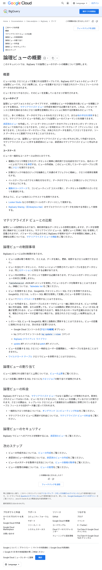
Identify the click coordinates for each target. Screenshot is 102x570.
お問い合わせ (8, 534)
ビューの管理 (46, 467)
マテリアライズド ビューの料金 (75, 415)
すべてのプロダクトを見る (13, 518)
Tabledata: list (36, 286)
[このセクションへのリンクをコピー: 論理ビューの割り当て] (37, 367)
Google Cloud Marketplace (8, 528)
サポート (31, 521)
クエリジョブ (48, 379)
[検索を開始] (62, 3)
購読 (40, 557)
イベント (81, 521)
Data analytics (32, 21)
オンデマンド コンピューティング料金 (60, 411)
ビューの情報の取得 (64, 462)
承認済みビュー (10, 124)
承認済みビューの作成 (57, 457)
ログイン (95, 3)
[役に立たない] (97, 21)
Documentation (17, 21)
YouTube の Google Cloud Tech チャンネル (88, 537)
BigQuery (14, 11)
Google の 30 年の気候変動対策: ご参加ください (24, 552)
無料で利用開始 (89, 11)
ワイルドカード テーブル (20, 356)
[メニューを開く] (4, 3)
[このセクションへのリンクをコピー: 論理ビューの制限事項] (37, 247)
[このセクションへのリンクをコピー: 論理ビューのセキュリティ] (44, 429)
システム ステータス (36, 529)
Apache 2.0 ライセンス (29, 496)
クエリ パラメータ (25, 299)
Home (5, 21)
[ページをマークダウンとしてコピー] (53, 58)
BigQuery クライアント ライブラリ (30, 339)
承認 (29, 164)
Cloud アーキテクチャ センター (63, 530)
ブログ (80, 517)
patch (42, 344)
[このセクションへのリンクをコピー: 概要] (12, 74)
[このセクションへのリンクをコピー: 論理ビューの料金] (31, 389)
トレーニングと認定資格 (63, 536)
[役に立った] (93, 21)
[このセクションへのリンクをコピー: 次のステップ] (25, 446)
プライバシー (25, 548)
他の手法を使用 (84, 115)
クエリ (16, 167)
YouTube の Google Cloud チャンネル (88, 530)
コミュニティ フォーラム (38, 517)
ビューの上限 (56, 373)
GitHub (55, 517)
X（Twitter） (82, 525)
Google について (10, 548)
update (17, 344)
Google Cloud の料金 (11, 523)
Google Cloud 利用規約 (59, 548)
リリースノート (34, 525)
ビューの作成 (44, 453)
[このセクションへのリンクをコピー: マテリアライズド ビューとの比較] (54, 220)
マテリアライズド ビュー (32, 107)
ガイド (53, 21)
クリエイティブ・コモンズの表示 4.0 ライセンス (59, 493)
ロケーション (25, 270)
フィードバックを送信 (86, 28)
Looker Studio (15, 202)
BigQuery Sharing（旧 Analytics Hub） (26, 207)
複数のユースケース (17, 188)
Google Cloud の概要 (61, 521)
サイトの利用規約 (40, 548)
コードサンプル (59, 525)
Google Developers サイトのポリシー (82, 496)
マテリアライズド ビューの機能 (42, 237)
